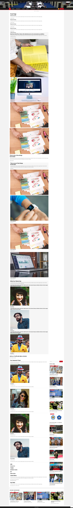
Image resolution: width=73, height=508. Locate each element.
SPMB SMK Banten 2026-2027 (54, 374)
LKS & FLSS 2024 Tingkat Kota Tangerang (56, 471)
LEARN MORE (12, 18)
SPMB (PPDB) (33, 8)
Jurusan (23, 8)
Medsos (38, 8)
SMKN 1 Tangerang (13, 4)
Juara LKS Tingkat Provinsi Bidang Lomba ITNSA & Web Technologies (56, 447)
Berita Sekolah (12, 492)
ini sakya (54, 448)
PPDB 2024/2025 (52, 434)
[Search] (57, 9)
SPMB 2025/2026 (52, 398)
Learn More (11, 168)
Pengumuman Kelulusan (53, 386)
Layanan (27, 8)
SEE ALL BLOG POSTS (13, 480)
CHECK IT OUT (12, 279)
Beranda (13, 8)
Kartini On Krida (52, 459)
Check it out (11, 222)
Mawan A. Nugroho (16, 502)
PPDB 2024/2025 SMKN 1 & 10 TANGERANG (56, 422)
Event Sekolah (16, 492)
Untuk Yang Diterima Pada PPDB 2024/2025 (56, 410)
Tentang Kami (18, 8)
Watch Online (61, 8)
